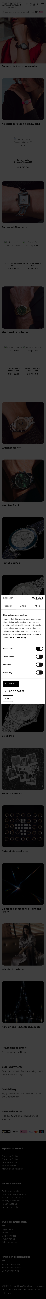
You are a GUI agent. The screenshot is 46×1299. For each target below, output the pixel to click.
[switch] (39, 657)
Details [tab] (23, 606)
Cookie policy (19, 637)
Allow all (11, 684)
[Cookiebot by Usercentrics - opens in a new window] (32, 598)
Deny (8, 698)
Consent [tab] (8, 606)
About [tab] (38, 606)
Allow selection (15, 691)
